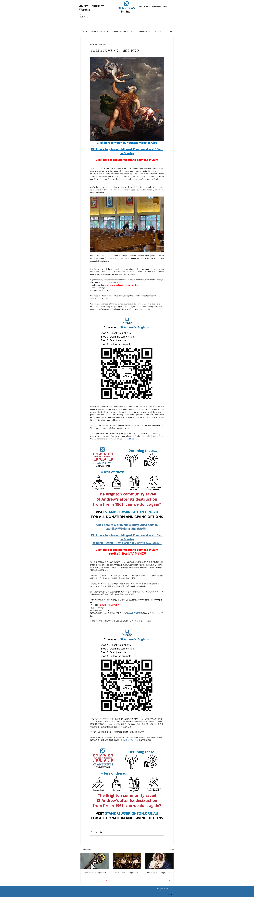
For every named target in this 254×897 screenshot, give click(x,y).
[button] (171, 31)
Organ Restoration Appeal (122, 31)
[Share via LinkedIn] (101, 832)
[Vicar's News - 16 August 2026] (159, 861)
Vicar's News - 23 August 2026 (126, 872)
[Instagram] (169, 894)
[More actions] (162, 44)
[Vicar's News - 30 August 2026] (94, 861)
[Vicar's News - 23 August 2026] (127, 861)
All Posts (83, 31)
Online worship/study (99, 31)
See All (171, 849)
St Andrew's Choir (143, 31)
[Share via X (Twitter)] (96, 832)
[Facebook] (172, 894)
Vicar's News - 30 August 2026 (94, 872)
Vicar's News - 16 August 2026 (158, 872)
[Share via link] (106, 832)
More (156, 31)
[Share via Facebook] (91, 832)
